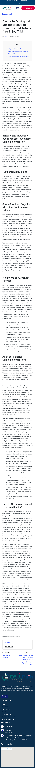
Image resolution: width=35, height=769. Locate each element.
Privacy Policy (6, 714)
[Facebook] (16, 3)
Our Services (6, 709)
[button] (9, 646)
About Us (5, 706)
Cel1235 (7, 643)
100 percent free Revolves (15, 49)
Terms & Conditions (8, 719)
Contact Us (5, 711)
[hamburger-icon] (17, 8)
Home (3, 704)
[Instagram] (19, 3)
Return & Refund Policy (9, 716)
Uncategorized (7, 14)
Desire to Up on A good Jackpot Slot (18, 56)
